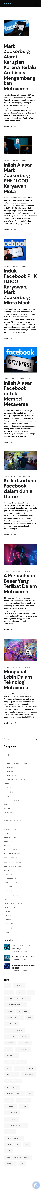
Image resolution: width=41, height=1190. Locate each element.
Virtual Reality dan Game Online (24, 957)
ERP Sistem (11, 1024)
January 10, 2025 (19, 970)
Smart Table (9, 882)
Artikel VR (24, 476)
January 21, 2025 (19, 951)
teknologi (11, 1119)
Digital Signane (14, 1017)
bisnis (9, 1011)
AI (4, 750)
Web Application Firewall (18, 1157)
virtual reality (14, 1138)
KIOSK (6, 833)
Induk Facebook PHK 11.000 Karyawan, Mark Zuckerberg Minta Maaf (20, 287)
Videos (6, 899)
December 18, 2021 (12, 571)
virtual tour (12, 1144)
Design (7, 792)
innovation (23, 1049)
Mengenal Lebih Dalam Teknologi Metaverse (18, 679)
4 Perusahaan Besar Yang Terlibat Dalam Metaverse (20, 583)
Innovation (8, 825)
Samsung (10, 1106)
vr (27, 1144)
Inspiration (9, 829)
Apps (5, 755)
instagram (11, 1055)
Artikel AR (8, 767)
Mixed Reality (10, 854)
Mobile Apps (9, 858)
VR (32, 476)
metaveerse (12, 1074)
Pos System (23, 1100)
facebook (11, 1036)
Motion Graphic (11, 866)
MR (5, 870)
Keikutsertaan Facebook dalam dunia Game (20, 488)
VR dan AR (8, 915)
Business (7, 788)
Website (7, 928)
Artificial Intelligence (14, 763)
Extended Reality (11, 800)
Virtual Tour (9, 907)
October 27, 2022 (12, 379)
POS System (8, 878)
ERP (5, 796)
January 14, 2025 (19, 959)
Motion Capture (11, 862)
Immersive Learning (12, 821)
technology (12, 1112)
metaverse (28, 1074)
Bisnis (6, 783)
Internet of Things (15, 1062)
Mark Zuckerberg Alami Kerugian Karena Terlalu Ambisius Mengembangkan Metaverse (20, 67)
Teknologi (26, 379)
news (9, 1100)
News (24, 42)
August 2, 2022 (11, 476)
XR (5, 932)
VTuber (7, 924)
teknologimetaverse (16, 1125)
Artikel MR (8, 771)
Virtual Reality (11, 903)
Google (7, 808)
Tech (6, 891)
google (10, 1043)
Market (7, 841)
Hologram (8, 812)
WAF (8, 1151)
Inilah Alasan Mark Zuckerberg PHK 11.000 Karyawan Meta (18, 178)
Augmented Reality (12, 779)
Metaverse (8, 849)
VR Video (7, 919)
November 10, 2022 (12, 267)
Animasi (19, 986)
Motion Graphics (14, 1093)
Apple (9, 992)
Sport (6, 887)
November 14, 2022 (12, 42)
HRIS (5, 816)
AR (5, 759)
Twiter (10, 1132)
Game (6, 804)
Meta (6, 845)
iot (8, 1068)
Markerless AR (10, 837)
